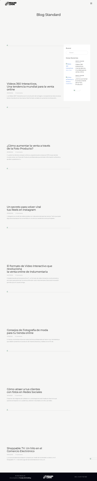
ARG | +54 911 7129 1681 (80, 477)
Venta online (79, 61)
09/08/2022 (10, 213)
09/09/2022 (10, 93)
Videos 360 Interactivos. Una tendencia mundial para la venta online (30, 86)
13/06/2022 (10, 336)
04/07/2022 (10, 275)
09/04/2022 (10, 454)
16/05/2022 (10, 395)
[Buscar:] (77, 52)
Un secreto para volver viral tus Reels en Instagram (24, 208)
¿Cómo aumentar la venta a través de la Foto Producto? (28, 147)
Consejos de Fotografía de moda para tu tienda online (27, 331)
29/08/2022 (10, 152)
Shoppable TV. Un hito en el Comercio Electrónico (24, 450)
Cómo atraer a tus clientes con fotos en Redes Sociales (24, 391)
